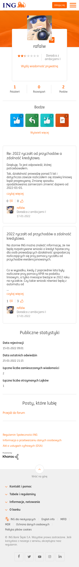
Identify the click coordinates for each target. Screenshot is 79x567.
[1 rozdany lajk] (17, 120)
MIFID (63, 519)
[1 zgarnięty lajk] (47, 120)
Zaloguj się (59, 5)
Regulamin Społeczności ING (20, 434)
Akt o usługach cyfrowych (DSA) (23, 445)
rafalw (21, 208)
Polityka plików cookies (18, 529)
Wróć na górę (39, 476)
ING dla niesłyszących (23, 519)
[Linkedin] (60, 556)
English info (48, 519)
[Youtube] (39, 556)
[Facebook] (19, 556)
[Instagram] (49, 556)
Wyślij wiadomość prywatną (39, 66)
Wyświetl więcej (39, 132)
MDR (7, 524)
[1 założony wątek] (62, 120)
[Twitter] (29, 556)
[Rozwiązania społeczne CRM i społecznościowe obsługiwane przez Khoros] (10, 455)
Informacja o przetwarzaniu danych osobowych (32, 440)
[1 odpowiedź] (32, 120)
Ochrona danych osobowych (32, 524)
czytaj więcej (15, 193)
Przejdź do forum (14, 413)
